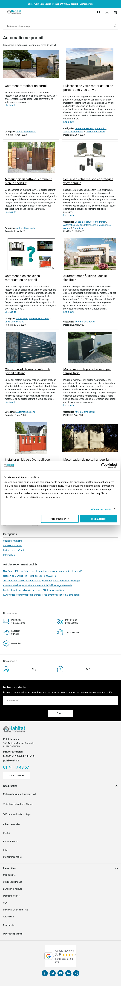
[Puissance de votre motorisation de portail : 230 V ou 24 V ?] (90, 64)
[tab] (60, 785)
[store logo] (14, 12)
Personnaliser (58, 518)
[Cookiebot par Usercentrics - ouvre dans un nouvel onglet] (103, 465)
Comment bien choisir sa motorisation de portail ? (22, 278)
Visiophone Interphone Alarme (18, 804)
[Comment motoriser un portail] (31, 64)
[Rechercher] (115, 26)
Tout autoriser (98, 518)
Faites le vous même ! (13, 550)
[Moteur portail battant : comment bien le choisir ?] (31, 158)
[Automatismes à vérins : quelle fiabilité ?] (90, 254)
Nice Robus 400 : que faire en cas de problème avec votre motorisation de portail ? (42, 571)
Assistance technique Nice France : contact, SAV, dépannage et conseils (37, 585)
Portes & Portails (11, 841)
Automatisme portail (26, 131)
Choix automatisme (95, 131)
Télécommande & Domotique (17, 814)
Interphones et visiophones (97, 225)
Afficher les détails (100, 509)
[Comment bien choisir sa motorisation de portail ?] (31, 254)
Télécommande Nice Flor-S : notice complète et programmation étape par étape (41, 580)
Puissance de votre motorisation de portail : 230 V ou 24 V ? (88, 88)
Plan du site (8, 925)
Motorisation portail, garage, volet (19, 794)
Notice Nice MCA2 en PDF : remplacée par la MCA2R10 (29, 576)
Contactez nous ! (87, 4)
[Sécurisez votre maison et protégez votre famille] (90, 158)
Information (100, 128)
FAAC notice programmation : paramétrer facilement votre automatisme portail (41, 595)
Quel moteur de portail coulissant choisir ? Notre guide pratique (33, 590)
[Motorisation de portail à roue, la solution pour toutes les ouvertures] (90, 438)
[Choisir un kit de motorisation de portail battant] (31, 348)
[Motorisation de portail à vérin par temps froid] (90, 348)
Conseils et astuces (84, 128)
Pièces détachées (11, 824)
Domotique (78, 228)
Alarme (66, 228)
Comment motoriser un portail (26, 86)
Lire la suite (10, 105)
